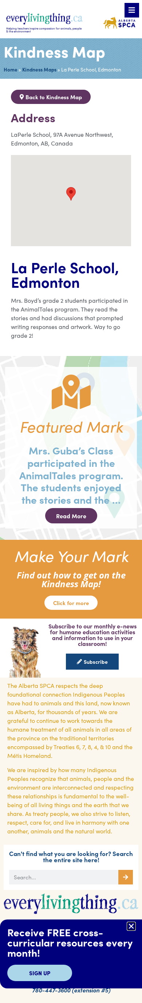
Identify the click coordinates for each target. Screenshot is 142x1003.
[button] (131, 926)
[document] (71, 501)
